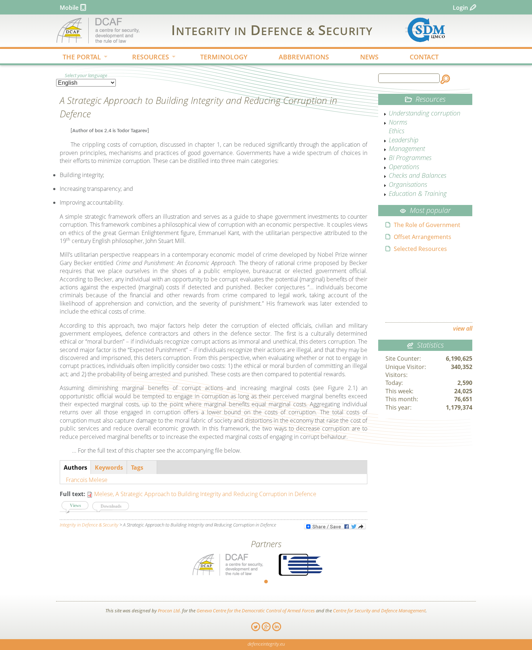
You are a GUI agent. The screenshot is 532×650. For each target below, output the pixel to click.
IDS (272, 29)
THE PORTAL (78, 58)
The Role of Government (427, 225)
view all (462, 328)
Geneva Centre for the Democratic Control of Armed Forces (256, 610)
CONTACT (424, 57)
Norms (398, 122)
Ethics (396, 130)
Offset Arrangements (422, 237)
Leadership (403, 139)
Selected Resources (420, 249)
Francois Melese (86, 480)
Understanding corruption (424, 113)
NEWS (369, 57)
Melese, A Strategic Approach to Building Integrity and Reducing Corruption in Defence (205, 494)
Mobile (69, 8)
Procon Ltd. (169, 610)
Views (79, 505)
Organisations (408, 184)
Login (460, 8)
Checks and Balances (417, 175)
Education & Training (418, 193)
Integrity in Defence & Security (89, 524)
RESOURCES (147, 58)
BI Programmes (410, 157)
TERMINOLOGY (224, 57)
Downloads (111, 506)
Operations (404, 166)
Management (407, 148)
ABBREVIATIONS (304, 57)
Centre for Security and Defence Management (379, 610)
